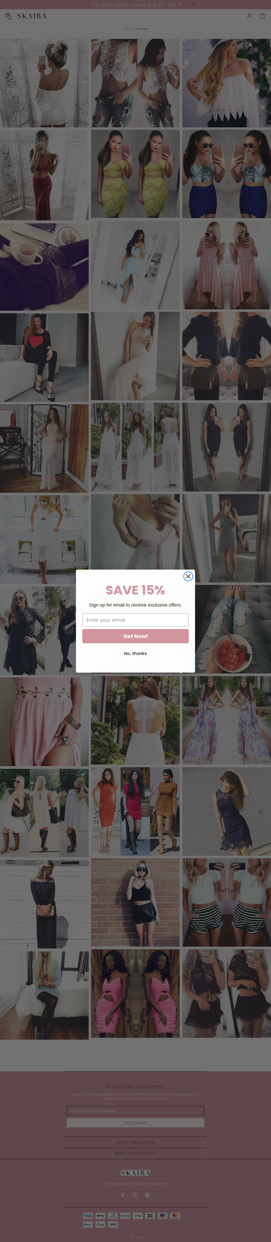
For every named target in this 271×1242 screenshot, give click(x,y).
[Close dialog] (188, 576)
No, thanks (135, 653)
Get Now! (135, 636)
